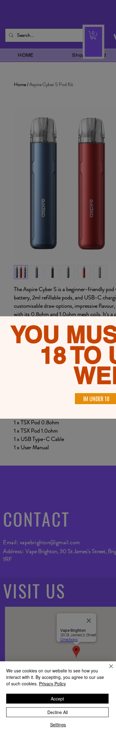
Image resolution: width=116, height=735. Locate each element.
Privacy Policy (52, 683)
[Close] (107, 670)
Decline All (57, 712)
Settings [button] (58, 724)
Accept (57, 699)
